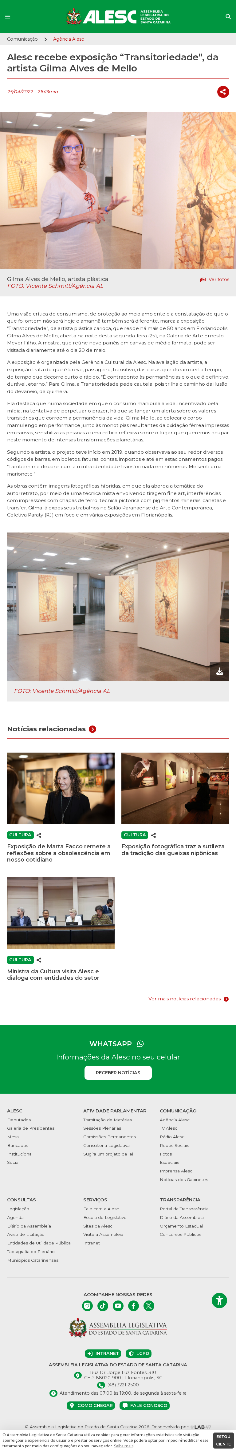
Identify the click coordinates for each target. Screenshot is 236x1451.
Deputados (19, 1119)
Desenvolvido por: (170, 1426)
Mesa (13, 1136)
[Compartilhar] (223, 92)
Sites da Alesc (97, 1226)
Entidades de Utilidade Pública (39, 1242)
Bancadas (17, 1145)
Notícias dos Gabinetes (184, 1179)
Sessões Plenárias (102, 1128)
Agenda (15, 1217)
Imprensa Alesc (176, 1170)
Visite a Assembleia (103, 1234)
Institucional (20, 1154)
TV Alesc (168, 1128)
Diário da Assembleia (29, 1226)
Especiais (169, 1162)
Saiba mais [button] (123, 1446)
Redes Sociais (174, 1145)
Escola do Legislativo (105, 1217)
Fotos (166, 1154)
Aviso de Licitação (26, 1234)
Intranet (91, 1242)
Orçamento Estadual (181, 1226)
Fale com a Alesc (101, 1208)
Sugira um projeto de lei (108, 1154)
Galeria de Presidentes (30, 1128)
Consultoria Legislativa (106, 1145)
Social (13, 1162)
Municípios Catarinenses (32, 1260)
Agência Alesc (175, 1119)
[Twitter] (149, 1305)
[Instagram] (87, 1305)
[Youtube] (118, 1305)
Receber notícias (118, 1072)
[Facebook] (133, 1305)
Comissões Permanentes (109, 1136)
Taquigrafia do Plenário (31, 1251)
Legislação (18, 1208)
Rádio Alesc (172, 1136)
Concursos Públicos (180, 1234)
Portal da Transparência (184, 1208)
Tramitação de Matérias (107, 1119)
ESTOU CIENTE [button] (223, 1440)
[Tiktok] (102, 1305)
